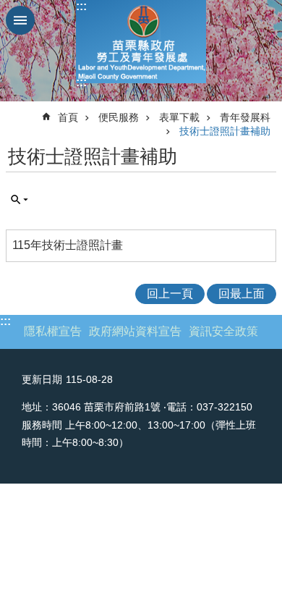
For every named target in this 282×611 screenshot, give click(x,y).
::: (81, 6)
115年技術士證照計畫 (67, 245)
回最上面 (241, 293)
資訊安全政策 (223, 331)
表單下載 (179, 117)
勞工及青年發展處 (141, 41)
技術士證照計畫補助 (224, 131)
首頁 (68, 117)
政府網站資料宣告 (135, 331)
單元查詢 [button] (19, 200)
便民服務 (118, 117)
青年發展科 (245, 117)
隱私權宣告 (53, 331)
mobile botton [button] (20, 20)
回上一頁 (170, 293)
